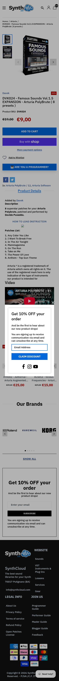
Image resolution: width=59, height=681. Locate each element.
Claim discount (29, 356)
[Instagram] (29, 366)
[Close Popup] (53, 303)
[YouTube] (35, 366)
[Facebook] (23, 366)
